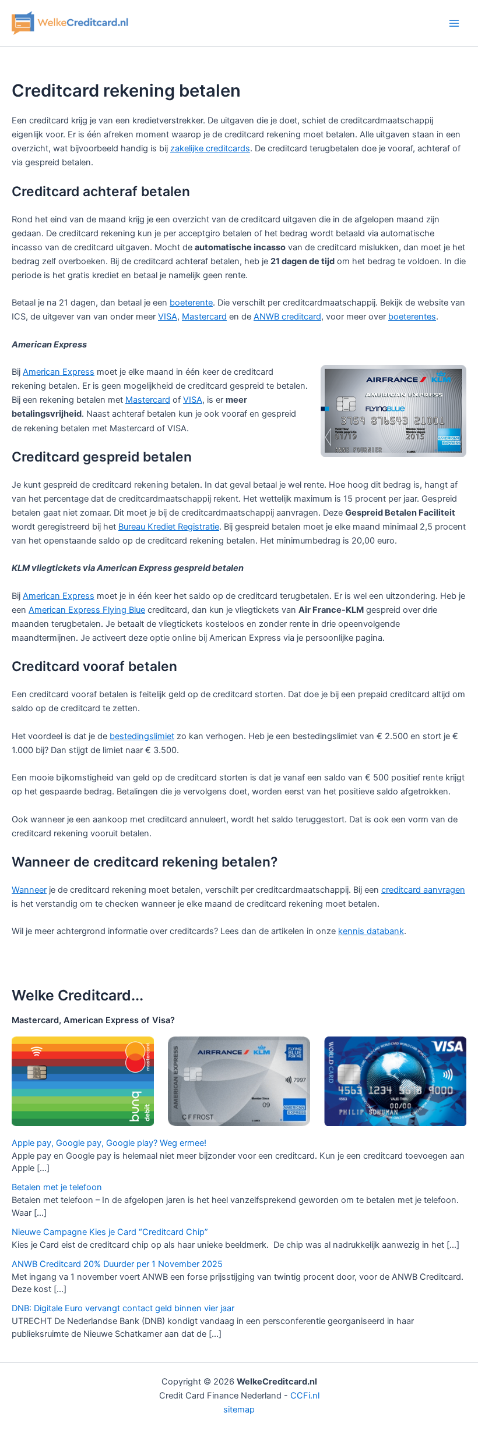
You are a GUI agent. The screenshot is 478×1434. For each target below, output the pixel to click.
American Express (58, 372)
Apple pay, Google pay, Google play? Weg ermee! (109, 1143)
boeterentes (412, 316)
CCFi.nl (304, 1395)
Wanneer (29, 890)
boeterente (191, 302)
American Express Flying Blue (87, 610)
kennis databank (371, 931)
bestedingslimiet (142, 736)
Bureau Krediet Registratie (168, 526)
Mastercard (204, 316)
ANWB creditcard (287, 316)
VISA (167, 316)
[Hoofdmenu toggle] (454, 23)
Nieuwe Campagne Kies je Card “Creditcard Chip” (110, 1232)
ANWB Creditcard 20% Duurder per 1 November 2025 (117, 1264)
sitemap (239, 1409)
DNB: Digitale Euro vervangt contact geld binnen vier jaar (123, 1308)
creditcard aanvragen (423, 890)
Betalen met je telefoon (57, 1187)
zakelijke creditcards (210, 148)
